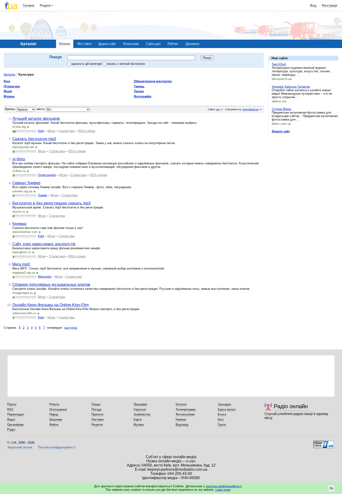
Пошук (96, 404)
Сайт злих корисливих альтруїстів (43, 244)
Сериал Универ (26, 182)
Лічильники (131, 43)
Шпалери (55, 419)
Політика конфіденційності (56, 447)
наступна (70, 327)
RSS (10, 409)
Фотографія (142, 96)
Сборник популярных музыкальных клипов (51, 284)
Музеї (8, 91)
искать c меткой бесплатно (126, 64)
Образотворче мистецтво (153, 81)
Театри (139, 91)
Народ (53, 414)
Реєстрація (329, 5)
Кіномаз (19, 223)
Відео (11, 419)
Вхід (313, 5)
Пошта (11, 404)
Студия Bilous (281, 109)
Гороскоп (140, 409)
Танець (139, 86)
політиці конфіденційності (224, 486)
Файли (53, 424)
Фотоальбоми (185, 414)
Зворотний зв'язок (19, 447)
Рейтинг (173, 43)
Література (12, 86)
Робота (54, 404)
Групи (222, 424)
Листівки (97, 419)
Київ (41, 131)
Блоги (222, 414)
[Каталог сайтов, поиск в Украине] (323, 443)
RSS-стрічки (86, 131)
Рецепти (97, 424)
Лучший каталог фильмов (36, 118)
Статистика (66, 131)
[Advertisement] (303, 167)
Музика (9, 96)
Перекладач (15, 414)
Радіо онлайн (291, 406)
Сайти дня (153, 43)
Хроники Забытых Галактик (291, 86)
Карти (138, 419)
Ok (331, 488)
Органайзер (15, 424)
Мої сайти (84, 43)
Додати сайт (107, 43)
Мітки (51, 131)
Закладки (224, 404)
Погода (96, 409)
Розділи (45, 5)
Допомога (192, 43)
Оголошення (58, 409)
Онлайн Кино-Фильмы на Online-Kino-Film (50, 304)
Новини (181, 419)
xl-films (18, 159)
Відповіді (182, 424)
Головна (28, 5)
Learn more (223, 489)
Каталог (64, 43)
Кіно (7, 81)
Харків (42, 195)
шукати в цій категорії (87, 64)
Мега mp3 (21, 264)
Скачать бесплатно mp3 (34, 138)
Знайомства (142, 414)
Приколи (97, 414)
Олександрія (47, 175)
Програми (140, 404)
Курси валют (227, 409)
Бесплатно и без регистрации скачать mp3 (51, 203)
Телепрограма (185, 409)
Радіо (11, 429)
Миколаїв (44, 276)
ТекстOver (279, 64)
